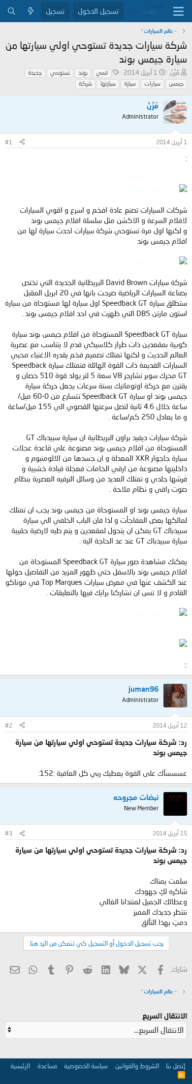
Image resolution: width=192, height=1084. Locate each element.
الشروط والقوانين (137, 1066)
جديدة (35, 72)
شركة (85, 83)
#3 (8, 833)
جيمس (176, 83)
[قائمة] (178, 11)
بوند (83, 72)
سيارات (152, 83)
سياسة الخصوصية (86, 1066)
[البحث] (11, 11)
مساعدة (47, 1066)
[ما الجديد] (30, 11)
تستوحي (60, 72)
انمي (102, 72)
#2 (8, 725)
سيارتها (108, 83)
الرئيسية (20, 1066)
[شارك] (22, 142)
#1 (8, 142)
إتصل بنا (175, 1066)
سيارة (130, 83)
